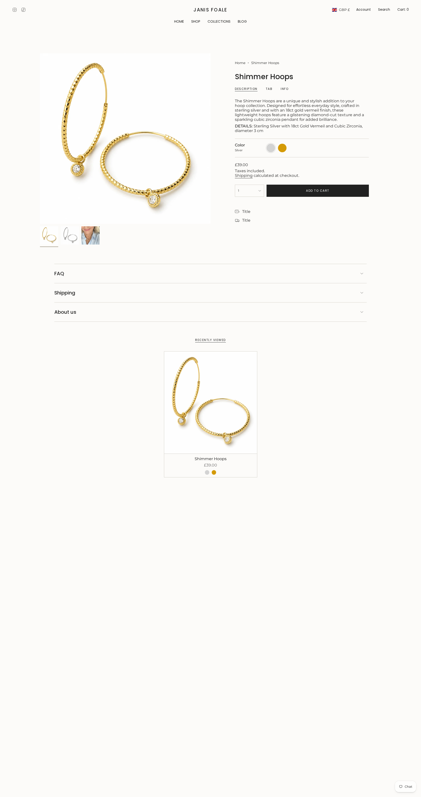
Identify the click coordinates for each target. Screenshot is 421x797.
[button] (196, 22)
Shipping (244, 175)
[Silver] (207, 472)
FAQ (59, 273)
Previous (40, 138)
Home (240, 63)
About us (65, 312)
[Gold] (214, 472)
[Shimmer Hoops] (210, 402)
